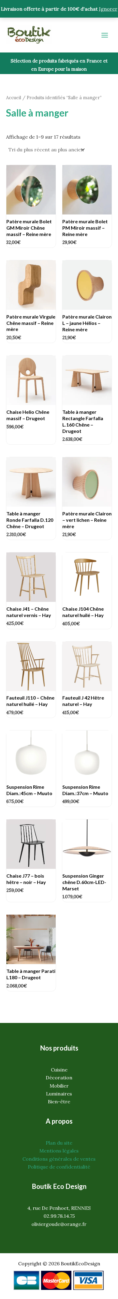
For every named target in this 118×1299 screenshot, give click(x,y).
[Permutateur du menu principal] (104, 35)
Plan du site (59, 1143)
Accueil (13, 97)
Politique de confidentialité (59, 1167)
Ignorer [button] (108, 9)
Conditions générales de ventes (59, 1159)
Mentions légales (59, 1151)
